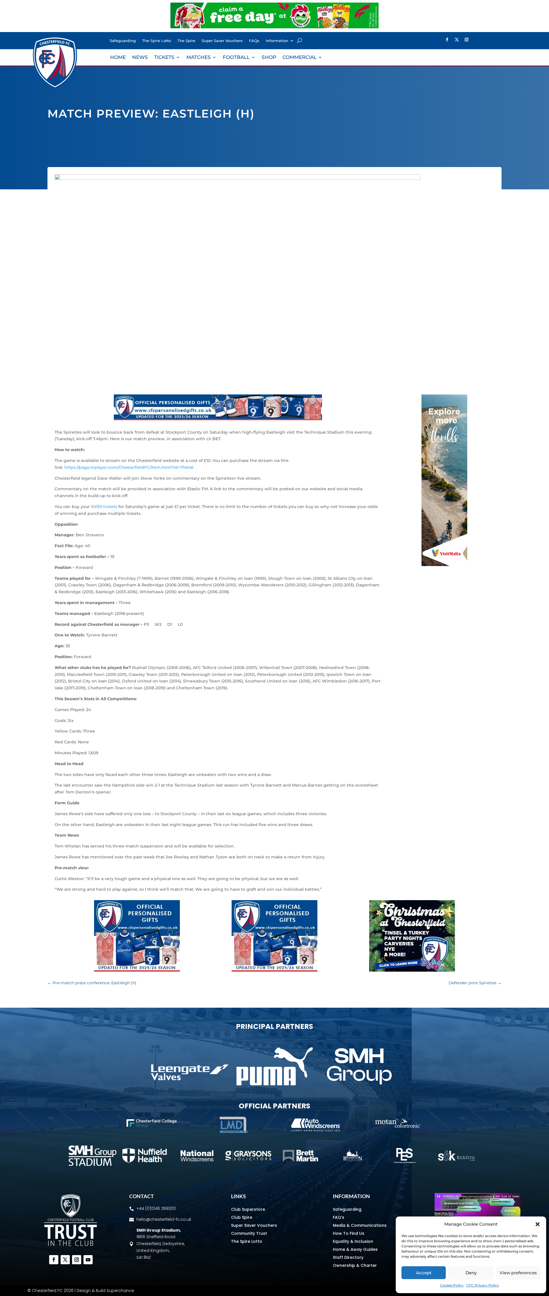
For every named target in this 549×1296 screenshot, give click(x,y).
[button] (537, 1224)
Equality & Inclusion (353, 1241)
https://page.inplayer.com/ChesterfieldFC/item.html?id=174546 (129, 467)
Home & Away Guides (355, 1249)
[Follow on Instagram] (466, 39)
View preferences (518, 1272)
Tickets (164, 57)
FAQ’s (338, 1217)
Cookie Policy (452, 1285)
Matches (198, 57)
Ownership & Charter (355, 1265)
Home (118, 57)
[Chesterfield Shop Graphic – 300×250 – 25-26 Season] (137, 970)
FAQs (254, 41)
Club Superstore (248, 1209)
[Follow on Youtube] (88, 1259)
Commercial (300, 57)
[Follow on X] (457, 39)
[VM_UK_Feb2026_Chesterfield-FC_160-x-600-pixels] (444, 564)
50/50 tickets (104, 506)
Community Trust (249, 1233)
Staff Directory (348, 1257)
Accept (423, 1272)
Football (236, 57)
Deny (471, 1272)
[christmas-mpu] (412, 970)
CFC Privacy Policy (482, 1285)
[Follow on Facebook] (447, 39)
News (140, 57)
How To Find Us (348, 1233)
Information (277, 41)
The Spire (186, 41)
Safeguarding (123, 41)
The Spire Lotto (156, 41)
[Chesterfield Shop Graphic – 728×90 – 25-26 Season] (218, 418)
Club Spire (241, 1217)
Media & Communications (360, 1225)
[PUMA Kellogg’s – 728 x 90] (274, 26)
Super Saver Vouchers (222, 41)
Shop (269, 57)
